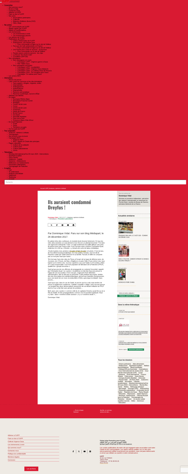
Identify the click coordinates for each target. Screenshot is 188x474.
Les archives (31, 469)
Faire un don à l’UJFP (15, 438)
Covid (140, 373)
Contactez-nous (13, 451)
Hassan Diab (123, 380)
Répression (131, 394)
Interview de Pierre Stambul (126, 282)
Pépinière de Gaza (130, 392)
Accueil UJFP (44, 188)
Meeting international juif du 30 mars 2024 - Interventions (133, 384)
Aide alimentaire (138, 364)
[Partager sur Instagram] (62, 225)
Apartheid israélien (135, 365)
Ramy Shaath (143, 392)
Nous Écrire (104, 463)
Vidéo (133, 401)
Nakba (126, 387)
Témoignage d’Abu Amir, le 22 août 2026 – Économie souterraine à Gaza (133, 236)
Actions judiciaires (125, 364)
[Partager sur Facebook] (57, 225)
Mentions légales (13, 457)
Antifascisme (123, 365)
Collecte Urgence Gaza (16, 441)
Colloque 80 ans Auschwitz (128, 369)
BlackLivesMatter (136, 367)
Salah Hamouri (142, 394)
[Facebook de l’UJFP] (73, 452)
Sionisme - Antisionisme (127, 395)
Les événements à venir (16, 444)
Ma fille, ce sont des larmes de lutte (106, 411)
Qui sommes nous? (14, 447)
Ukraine (128, 399)
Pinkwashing (144, 388)
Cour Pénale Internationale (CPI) (133, 372)
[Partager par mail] (68, 225)
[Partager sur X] (51, 225)
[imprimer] (73, 225)
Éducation (122, 402)
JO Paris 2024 (134, 380)
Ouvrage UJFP (133, 388)
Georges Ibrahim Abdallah (128, 378)
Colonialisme (143, 369)
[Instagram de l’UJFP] (90, 452)
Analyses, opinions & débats (57, 188)
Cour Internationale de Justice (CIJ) (131, 371)
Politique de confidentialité (17, 454)
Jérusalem (128, 381)
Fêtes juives (129, 376)
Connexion (11, 460)
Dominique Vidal (53, 217)
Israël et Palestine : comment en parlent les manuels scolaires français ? (133, 260)
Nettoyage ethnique (137, 387)
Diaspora (122, 374)
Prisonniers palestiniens (65, 219)
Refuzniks (122, 394)
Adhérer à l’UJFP (14, 435)
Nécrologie (122, 388)
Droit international (133, 374)
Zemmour (140, 401)
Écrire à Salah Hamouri (78, 411)
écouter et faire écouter (78, 251)
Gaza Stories (139, 376)
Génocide (141, 378)
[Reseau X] (79, 452)
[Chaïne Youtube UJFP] (84, 452)
